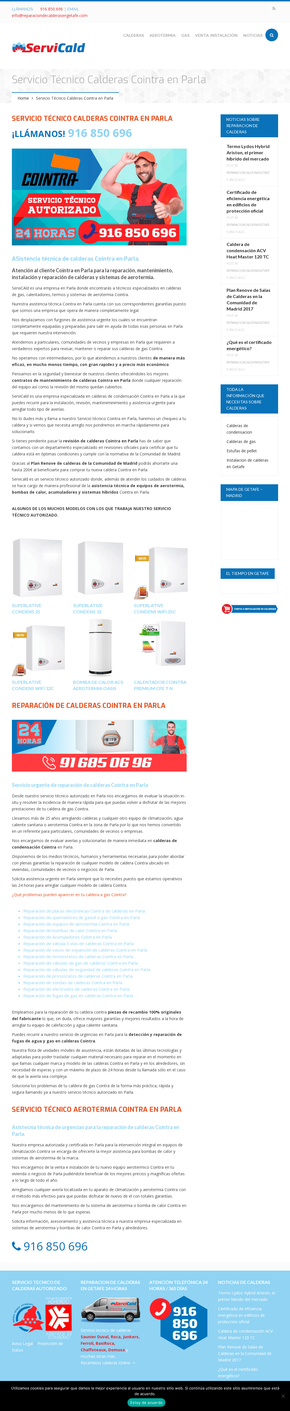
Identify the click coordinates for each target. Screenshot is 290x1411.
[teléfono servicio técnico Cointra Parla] (99, 746)
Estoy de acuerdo (146, 1402)
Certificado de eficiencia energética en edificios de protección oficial (241, 1315)
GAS (185, 35)
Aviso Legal (22, 1343)
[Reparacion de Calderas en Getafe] (49, 47)
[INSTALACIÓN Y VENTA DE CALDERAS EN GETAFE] (249, 609)
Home (23, 98)
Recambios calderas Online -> (108, 1362)
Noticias (253, 35)
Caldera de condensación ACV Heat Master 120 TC (248, 250)
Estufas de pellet (242, 450)
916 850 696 (51, 9)
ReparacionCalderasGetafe (248, 173)
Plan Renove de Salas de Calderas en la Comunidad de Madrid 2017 (245, 1353)
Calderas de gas (241, 441)
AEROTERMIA (163, 35)
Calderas (133, 35)
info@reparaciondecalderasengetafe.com (50, 15)
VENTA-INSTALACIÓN (216, 35)
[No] (283, 1396)
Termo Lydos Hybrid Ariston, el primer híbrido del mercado (248, 152)
